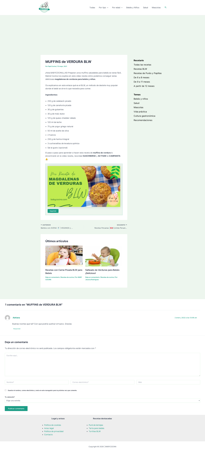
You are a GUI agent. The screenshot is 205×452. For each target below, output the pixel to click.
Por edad (116, 7)
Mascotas (156, 7)
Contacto (48, 434)
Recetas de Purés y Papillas (148, 73)
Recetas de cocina (67, 277)
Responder (17, 329)
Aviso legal (49, 428)
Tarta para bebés (96, 428)
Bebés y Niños (132, 7)
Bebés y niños (141, 99)
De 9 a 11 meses (142, 81)
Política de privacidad (53, 431)
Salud (145, 7)
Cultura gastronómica (144, 116)
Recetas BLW (140, 69)
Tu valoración (10, 397)
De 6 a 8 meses (141, 77)
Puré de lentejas (96, 425)
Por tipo (102, 7)
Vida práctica (140, 111)
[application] (107, 7)
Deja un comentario (52, 277)
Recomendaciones (143, 120)
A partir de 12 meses (144, 86)
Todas (92, 7)
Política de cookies (52, 425)
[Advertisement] (102, 31)
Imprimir (53, 211)
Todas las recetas (142, 64)
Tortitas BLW (95, 431)
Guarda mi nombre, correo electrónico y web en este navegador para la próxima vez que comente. (42, 390)
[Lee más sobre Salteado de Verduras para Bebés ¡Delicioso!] (104, 256)
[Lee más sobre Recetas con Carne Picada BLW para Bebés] (64, 256)
